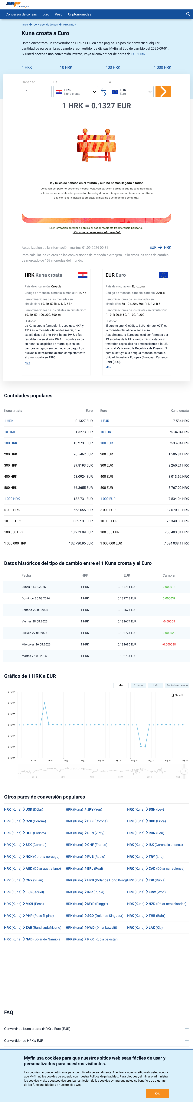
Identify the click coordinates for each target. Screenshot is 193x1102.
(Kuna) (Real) (84, 868)
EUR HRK (138, 54)
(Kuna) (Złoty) (85, 833)
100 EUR (106, 443)
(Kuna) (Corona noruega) (32, 857)
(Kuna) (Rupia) (146, 880)
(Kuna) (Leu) (145, 833)
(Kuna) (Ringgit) (87, 904)
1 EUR (104, 421)
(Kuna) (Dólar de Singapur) (94, 916)
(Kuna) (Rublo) (85, 857)
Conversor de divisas (21, 14)
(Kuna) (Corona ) (25, 845)
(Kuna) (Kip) (145, 927)
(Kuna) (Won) (146, 892)
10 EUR (105, 432)
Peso (58, 14)
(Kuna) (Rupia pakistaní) (92, 939)
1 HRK (27, 67)
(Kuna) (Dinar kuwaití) (91, 927)
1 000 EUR (108, 499)
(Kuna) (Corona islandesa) (155, 845)
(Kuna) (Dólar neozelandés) (156, 904)
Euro (45, 14)
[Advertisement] (96, 977)
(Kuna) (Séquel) (24, 892)
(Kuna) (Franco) (86, 845)
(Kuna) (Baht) (146, 916)
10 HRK (66, 67)
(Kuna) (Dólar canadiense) (156, 868)
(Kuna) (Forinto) (25, 833)
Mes (121, 685)
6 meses (138, 685)
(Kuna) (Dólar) (23, 809)
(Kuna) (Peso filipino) (29, 916)
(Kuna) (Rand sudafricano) (32, 927)
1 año (155, 685)
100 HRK (113, 67)
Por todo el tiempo (177, 685)
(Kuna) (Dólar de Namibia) (32, 939)
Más (27, 362)
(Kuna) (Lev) (145, 809)
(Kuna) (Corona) (25, 821)
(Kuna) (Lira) (145, 857)
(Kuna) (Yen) (84, 809)
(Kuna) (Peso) (24, 904)
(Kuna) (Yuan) (23, 880)
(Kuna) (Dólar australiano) (32, 868)
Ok (157, 1093)
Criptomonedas (79, 14)
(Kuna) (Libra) (146, 821)
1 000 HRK (162, 67)
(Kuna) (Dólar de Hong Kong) (96, 880)
